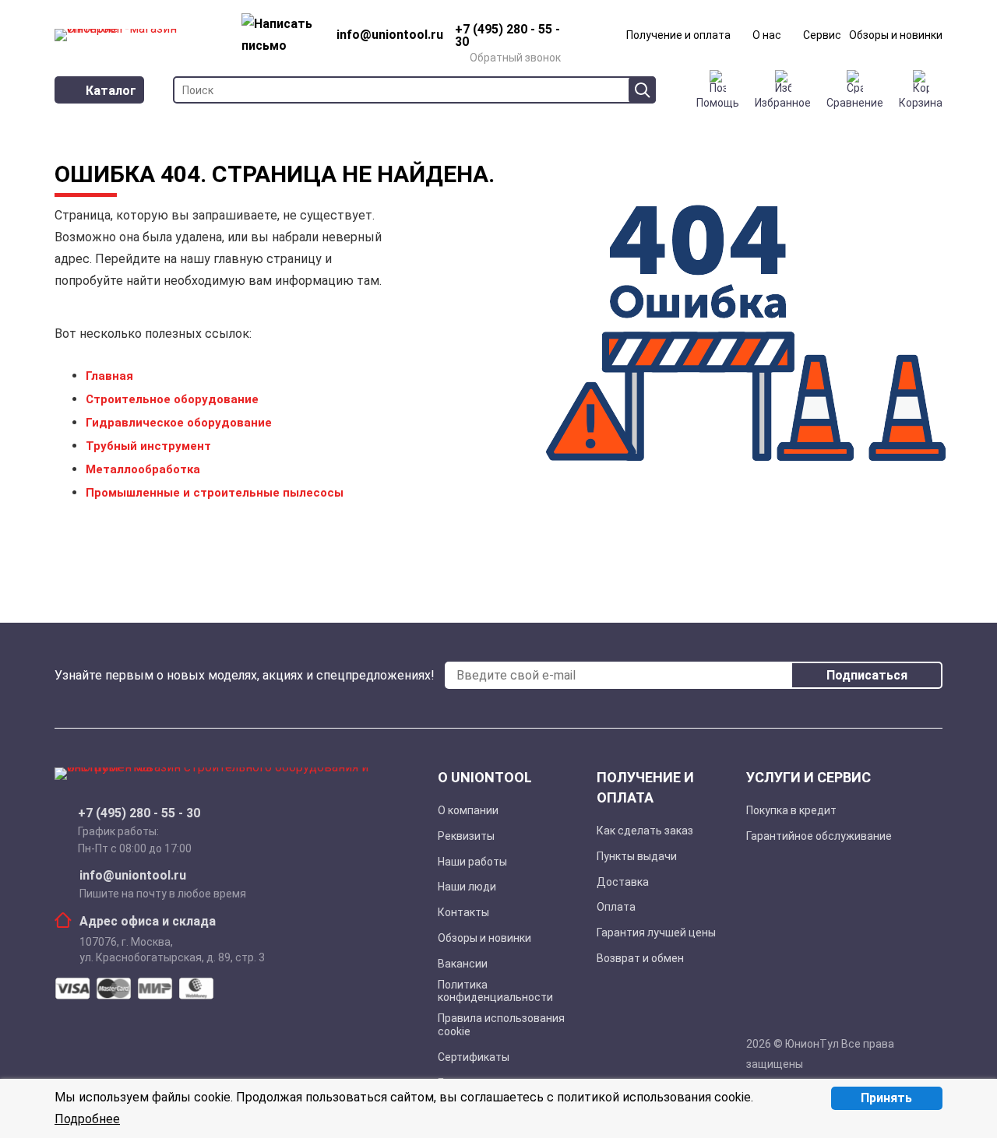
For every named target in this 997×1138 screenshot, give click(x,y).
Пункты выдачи (637, 856)
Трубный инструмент (148, 446)
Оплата (616, 907)
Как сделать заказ (645, 830)
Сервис (822, 35)
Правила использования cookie (501, 1025)
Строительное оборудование (172, 399)
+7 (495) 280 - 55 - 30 (139, 813)
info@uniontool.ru (132, 875)
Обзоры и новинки (895, 35)
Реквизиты (466, 836)
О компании (468, 810)
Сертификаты (473, 1057)
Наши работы (472, 861)
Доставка (623, 882)
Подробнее (87, 1119)
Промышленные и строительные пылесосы (214, 493)
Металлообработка (143, 469)
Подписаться (866, 675)
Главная (109, 376)
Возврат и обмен (640, 958)
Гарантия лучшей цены (656, 932)
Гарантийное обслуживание (819, 836)
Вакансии (463, 963)
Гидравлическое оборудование (179, 423)
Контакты (463, 912)
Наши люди (467, 886)
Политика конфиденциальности (495, 991)
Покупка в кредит (791, 810)
